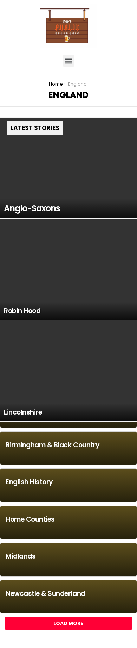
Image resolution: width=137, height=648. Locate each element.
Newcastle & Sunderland (45, 593)
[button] (68, 61)
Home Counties (30, 519)
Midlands (20, 556)
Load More (68, 623)
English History (29, 482)
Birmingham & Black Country (53, 445)
